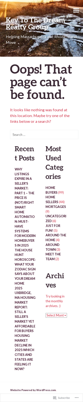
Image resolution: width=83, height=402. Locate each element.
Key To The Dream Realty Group (35, 23)
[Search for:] (44, 134)
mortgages (56, 207)
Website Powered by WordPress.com (33, 390)
